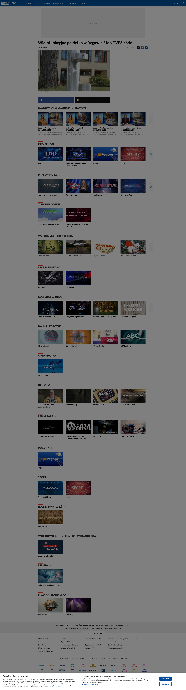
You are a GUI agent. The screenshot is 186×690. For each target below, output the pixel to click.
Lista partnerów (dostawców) (90, 684)
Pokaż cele (165, 684)
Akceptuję (165, 678)
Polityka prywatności (55, 686)
